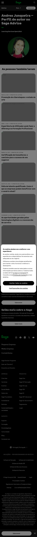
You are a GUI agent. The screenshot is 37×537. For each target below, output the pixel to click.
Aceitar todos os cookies (18, 283)
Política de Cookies (20, 275)
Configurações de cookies (18, 288)
